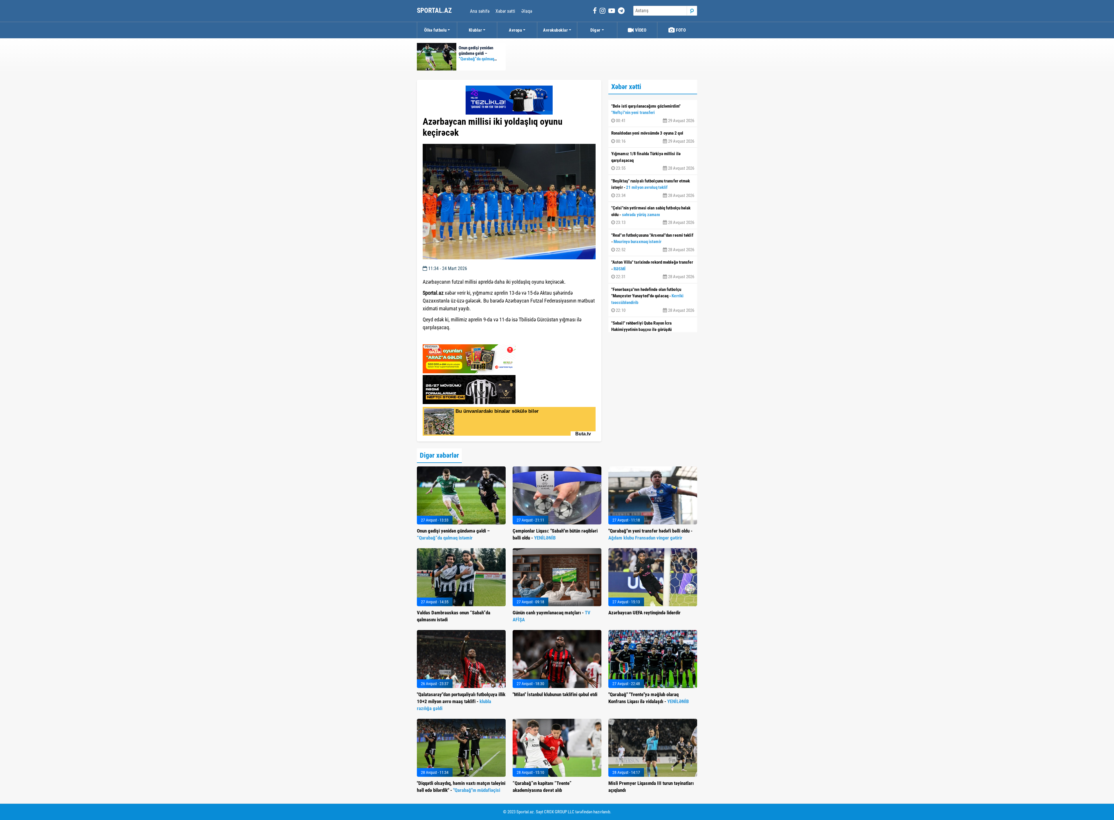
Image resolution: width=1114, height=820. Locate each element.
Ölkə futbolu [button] (435, 30)
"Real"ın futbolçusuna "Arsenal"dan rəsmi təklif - (652, 242)
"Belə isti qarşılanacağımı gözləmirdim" (652, 113)
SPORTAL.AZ (435, 11)
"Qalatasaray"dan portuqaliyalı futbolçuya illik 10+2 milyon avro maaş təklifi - (461, 701)
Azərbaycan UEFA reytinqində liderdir (644, 613)
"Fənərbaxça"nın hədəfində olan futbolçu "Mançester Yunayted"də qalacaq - (652, 300)
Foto (680, 30)
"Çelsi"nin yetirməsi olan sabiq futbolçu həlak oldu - (652, 215)
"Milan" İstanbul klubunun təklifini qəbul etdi (555, 694)
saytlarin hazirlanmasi (446, 338)
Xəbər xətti (505, 11)
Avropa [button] (515, 30)
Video (640, 30)
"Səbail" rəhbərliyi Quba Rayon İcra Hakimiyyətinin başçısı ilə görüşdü (652, 330)
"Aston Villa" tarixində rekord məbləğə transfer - (652, 269)
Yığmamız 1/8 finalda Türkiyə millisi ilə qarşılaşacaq (652, 161)
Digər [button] (595, 30)
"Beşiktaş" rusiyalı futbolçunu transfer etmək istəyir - (652, 188)
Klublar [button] (475, 30)
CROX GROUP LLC (559, 811)
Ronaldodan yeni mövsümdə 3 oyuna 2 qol (652, 137)
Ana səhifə (479, 11)
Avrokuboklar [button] (555, 30)
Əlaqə (526, 11)
